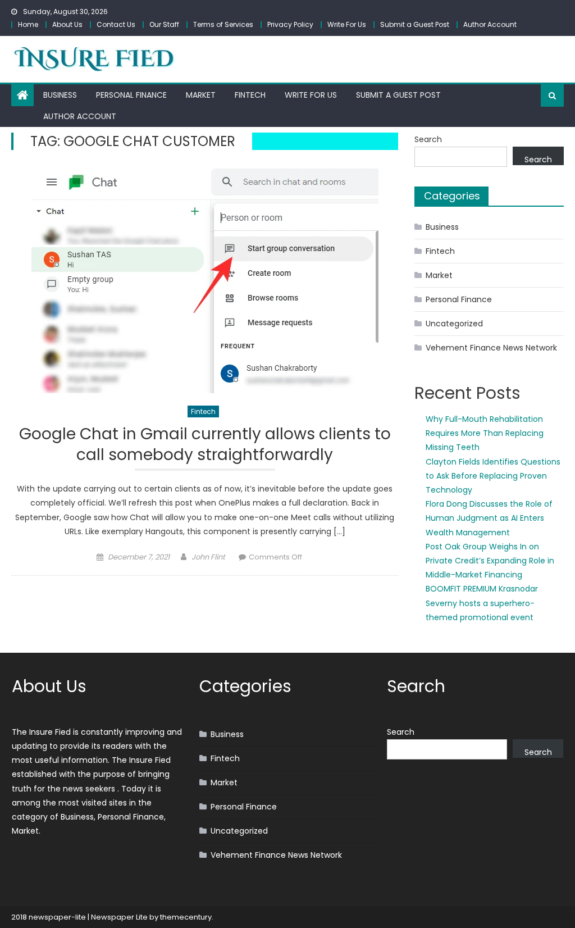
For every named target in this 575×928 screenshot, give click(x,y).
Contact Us (116, 24)
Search (428, 139)
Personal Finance (131, 95)
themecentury (186, 917)
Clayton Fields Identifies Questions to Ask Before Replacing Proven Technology (493, 475)
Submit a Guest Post (414, 24)
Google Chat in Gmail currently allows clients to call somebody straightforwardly (205, 444)
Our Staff (164, 24)
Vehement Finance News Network (491, 347)
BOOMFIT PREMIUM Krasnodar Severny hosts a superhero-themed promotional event (482, 602)
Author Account (490, 24)
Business (60, 95)
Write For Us (346, 24)
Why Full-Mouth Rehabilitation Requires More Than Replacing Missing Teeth (485, 433)
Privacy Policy (290, 24)
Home (28, 24)
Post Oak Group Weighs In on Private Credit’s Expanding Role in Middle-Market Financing (490, 560)
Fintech (250, 95)
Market (201, 95)
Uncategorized (454, 323)
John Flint (208, 557)
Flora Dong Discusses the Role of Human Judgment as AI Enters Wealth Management (489, 518)
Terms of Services (223, 24)
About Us (67, 24)
